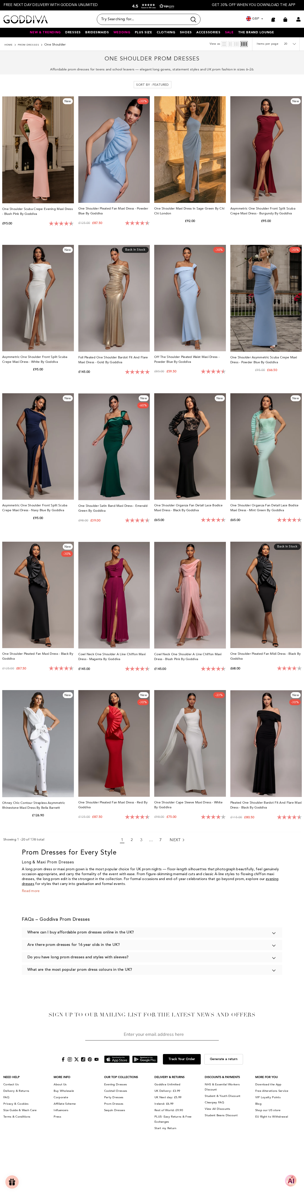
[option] (50, 5)
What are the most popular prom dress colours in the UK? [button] (79, 970)
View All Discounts (217, 1109)
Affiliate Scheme (65, 1104)
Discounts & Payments (222, 1077)
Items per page (267, 43)
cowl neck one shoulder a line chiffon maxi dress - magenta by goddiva (112, 656)
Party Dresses (114, 1097)
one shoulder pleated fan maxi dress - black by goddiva (37, 656)
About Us (60, 1084)
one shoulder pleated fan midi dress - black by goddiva (265, 656)
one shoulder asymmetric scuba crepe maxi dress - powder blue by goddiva (263, 359)
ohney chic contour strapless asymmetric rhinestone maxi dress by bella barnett (33, 805)
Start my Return (165, 1128)
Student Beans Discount (221, 1115)
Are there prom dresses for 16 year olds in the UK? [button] (73, 945)
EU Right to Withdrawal (271, 1117)
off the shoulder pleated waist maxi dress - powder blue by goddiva (186, 359)
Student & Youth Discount (222, 1096)
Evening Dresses (115, 1084)
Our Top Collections (121, 1077)
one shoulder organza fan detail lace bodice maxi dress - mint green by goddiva (264, 507)
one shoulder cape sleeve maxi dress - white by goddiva (188, 804)
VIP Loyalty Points (268, 1097)
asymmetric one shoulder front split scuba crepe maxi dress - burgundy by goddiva (262, 211)
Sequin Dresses (114, 1110)
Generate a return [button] (224, 1059)
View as (215, 43)
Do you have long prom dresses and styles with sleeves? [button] (77, 957)
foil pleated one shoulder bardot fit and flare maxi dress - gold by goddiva (113, 359)
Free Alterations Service (271, 1091)
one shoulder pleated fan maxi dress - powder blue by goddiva (113, 211)
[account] (298, 19)
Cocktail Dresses (115, 1091)
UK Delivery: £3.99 (167, 1091)
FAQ (6, 1097)
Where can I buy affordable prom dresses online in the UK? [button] (80, 932)
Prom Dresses (28, 45)
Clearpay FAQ (214, 1102)
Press (57, 1117)
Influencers (61, 1110)
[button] (152, 6)
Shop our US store (268, 1110)
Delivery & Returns (16, 1091)
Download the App (268, 1084)
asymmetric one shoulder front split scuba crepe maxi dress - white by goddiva (34, 359)
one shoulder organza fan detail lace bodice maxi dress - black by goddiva (188, 507)
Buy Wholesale (64, 1091)
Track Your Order (181, 1059)
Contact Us (11, 1084)
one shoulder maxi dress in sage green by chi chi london (189, 211)
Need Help (11, 1077)
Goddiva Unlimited (167, 1084)
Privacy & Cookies (15, 1104)
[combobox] (142, 19)
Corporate (61, 1097)
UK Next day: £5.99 (167, 1097)
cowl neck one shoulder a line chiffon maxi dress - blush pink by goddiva (188, 656)
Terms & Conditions (16, 1117)
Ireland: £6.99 (163, 1104)
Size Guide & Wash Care (20, 1110)
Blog (258, 1104)
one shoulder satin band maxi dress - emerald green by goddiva (113, 508)
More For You (266, 1077)
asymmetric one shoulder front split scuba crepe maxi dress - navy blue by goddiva (34, 507)
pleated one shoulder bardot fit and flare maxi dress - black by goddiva (266, 805)
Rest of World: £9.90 (168, 1110)
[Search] (149, 19)
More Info (62, 1077)
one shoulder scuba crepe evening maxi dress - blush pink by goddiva (37, 211)
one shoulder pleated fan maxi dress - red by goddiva (113, 804)
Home (8, 45)
